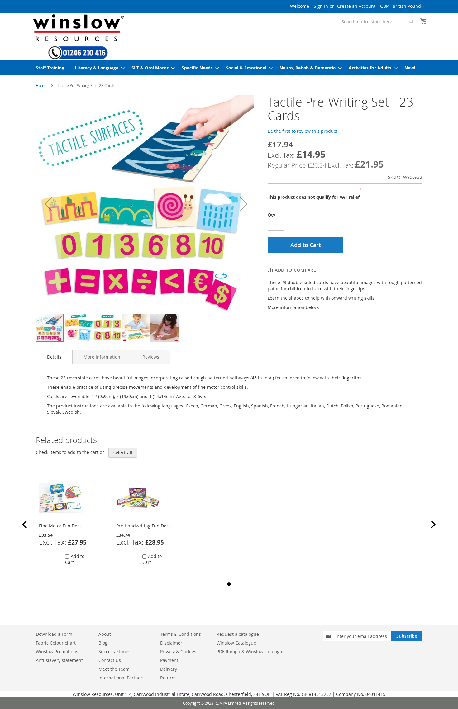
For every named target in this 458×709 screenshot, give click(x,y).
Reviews (150, 357)
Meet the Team (114, 669)
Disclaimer (171, 643)
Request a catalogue (238, 634)
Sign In (321, 6)
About (104, 634)
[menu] (229, 67)
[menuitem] (50, 67)
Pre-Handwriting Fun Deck (143, 526)
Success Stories (114, 651)
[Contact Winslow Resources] (78, 56)
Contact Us (109, 660)
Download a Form (54, 634)
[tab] (54, 357)
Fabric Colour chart (56, 643)
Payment (169, 660)
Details (54, 357)
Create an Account (356, 6)
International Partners (121, 678)
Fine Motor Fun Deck (60, 526)
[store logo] (78, 27)
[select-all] (122, 453)
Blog (102, 643)
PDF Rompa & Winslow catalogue (251, 651)
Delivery (168, 669)
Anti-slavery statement (59, 660)
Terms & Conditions (180, 634)
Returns (168, 678)
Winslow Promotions (57, 651)
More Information (101, 357)
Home (41, 85)
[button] (402, 6)
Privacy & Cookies (178, 651)
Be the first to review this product (302, 131)
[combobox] (377, 21)
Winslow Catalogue (236, 643)
